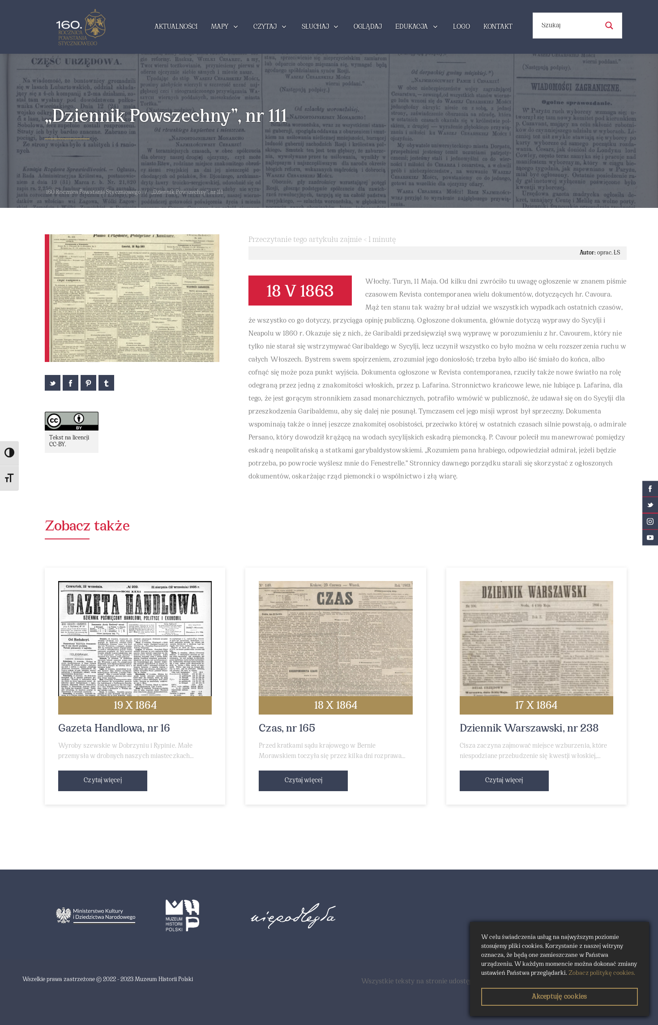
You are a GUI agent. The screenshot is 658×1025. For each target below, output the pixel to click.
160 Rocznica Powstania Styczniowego (93, 192)
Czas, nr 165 (287, 729)
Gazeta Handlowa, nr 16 (114, 729)
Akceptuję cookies (559, 997)
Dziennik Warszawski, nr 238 (529, 729)
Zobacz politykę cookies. (601, 973)
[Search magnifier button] (609, 25)
